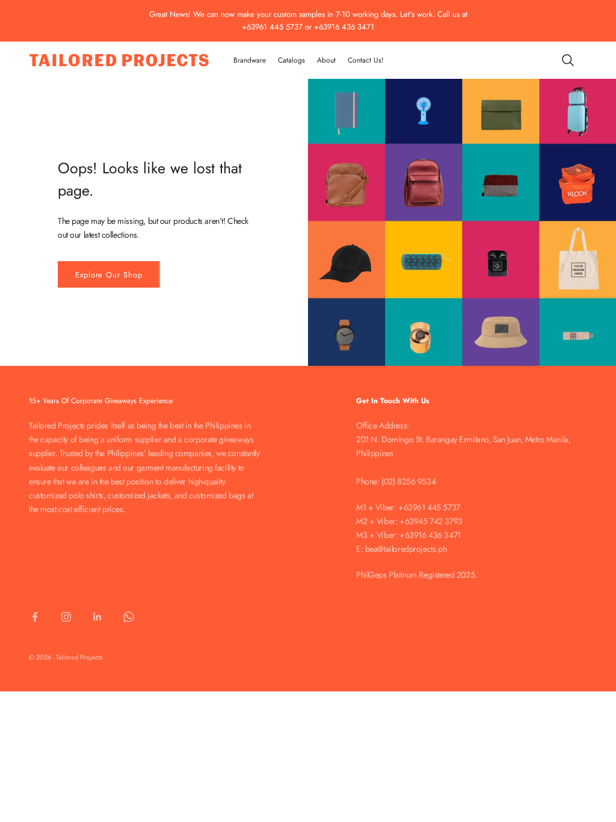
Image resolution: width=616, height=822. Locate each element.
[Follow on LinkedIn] (97, 617)
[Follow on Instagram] (66, 617)
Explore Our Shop (109, 274)
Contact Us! (366, 60)
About (326, 60)
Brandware (249, 60)
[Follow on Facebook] (35, 617)
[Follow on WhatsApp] (129, 617)
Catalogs (291, 60)
